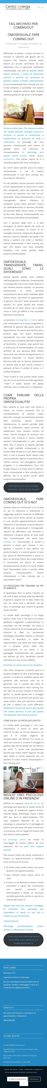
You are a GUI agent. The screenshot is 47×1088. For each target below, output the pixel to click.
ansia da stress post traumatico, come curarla (17, 1062)
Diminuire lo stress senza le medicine (14, 1066)
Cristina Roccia (23, 47)
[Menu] (42, 7)
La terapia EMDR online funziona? (14, 1045)
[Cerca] (37, 7)
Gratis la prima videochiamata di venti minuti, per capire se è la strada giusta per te (23, 940)
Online (15, 977)
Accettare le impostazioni (17, 1079)
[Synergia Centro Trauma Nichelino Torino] (19, 7)
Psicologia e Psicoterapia (29, 44)
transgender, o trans (26, 319)
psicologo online (18, 839)
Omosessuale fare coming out (23, 36)
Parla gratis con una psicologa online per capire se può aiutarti (23, 487)
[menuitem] (37, 7)
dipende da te (31, 803)
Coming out (9, 541)
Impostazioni (34, 1079)
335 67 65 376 (9, 1020)
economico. (8, 159)
